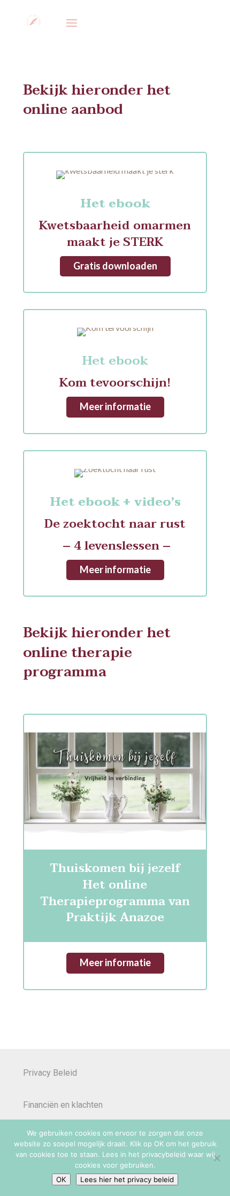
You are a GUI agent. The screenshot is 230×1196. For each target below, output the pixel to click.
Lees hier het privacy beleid (127, 1179)
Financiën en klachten (63, 1105)
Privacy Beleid (50, 1073)
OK (61, 1179)
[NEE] (216, 1158)
